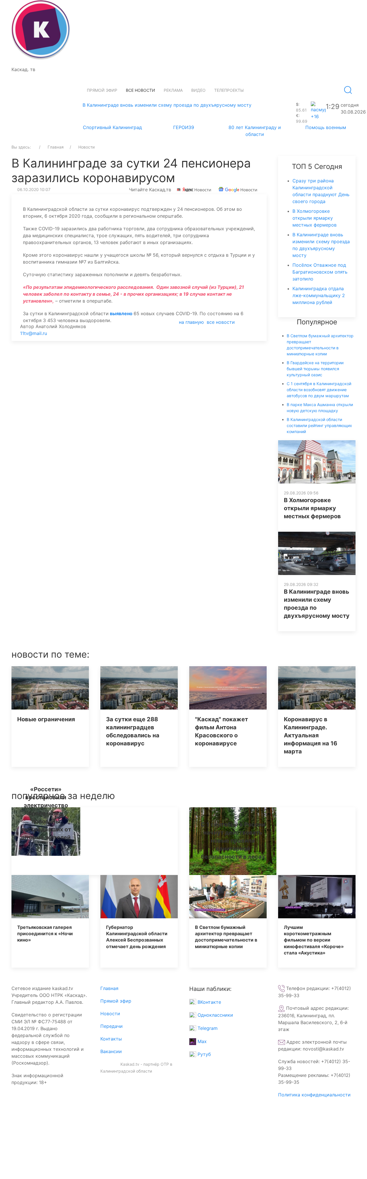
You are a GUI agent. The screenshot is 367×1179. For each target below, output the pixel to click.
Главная (109, 988)
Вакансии (111, 1051)
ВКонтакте (208, 1002)
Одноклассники (214, 1015)
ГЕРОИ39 (183, 127)
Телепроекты (229, 90)
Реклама (173, 90)
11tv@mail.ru (33, 333)
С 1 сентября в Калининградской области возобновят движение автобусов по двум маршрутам (319, 389)
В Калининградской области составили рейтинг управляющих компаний (319, 425)
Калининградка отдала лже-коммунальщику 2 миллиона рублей (318, 295)
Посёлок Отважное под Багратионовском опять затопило (320, 272)
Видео (198, 90)
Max (201, 1041)
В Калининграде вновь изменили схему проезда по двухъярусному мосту (167, 105)
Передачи (111, 1026)
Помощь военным (325, 127)
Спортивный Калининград (112, 127)
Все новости (140, 90)
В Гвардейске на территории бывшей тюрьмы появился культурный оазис (315, 368)
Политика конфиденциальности (314, 1095)
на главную (191, 322)
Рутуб (203, 1054)
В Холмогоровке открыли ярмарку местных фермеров (314, 218)
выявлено (121, 313)
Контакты (111, 1039)
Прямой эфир (102, 90)
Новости (110, 1013)
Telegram (207, 1028)
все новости (221, 322)
